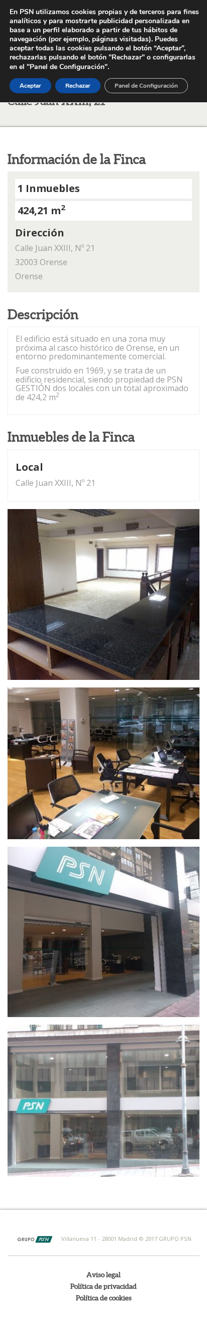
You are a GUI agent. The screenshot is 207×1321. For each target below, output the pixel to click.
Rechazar (77, 86)
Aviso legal (103, 1275)
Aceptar (30, 86)
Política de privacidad (103, 1286)
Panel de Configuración (146, 86)
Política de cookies (104, 1298)
